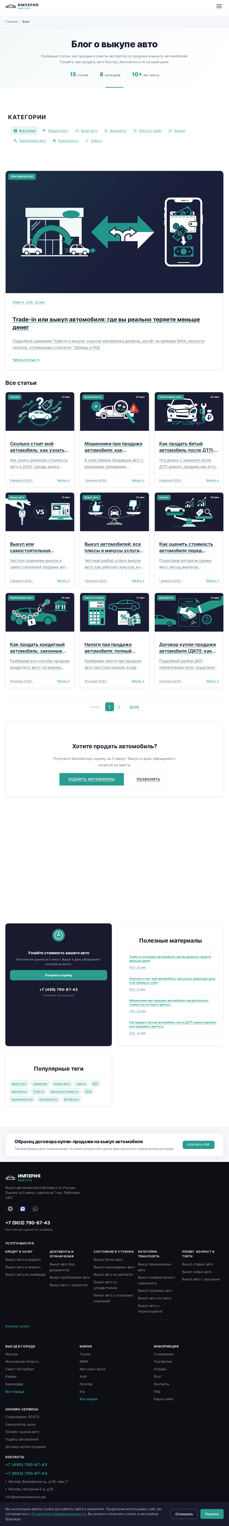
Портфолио (163, 1361)
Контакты (161, 1384)
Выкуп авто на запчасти (113, 1274)
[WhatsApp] (35, 1209)
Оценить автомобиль (91, 779)
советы (81, 1083)
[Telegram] (10, 1209)
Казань (11, 1376)
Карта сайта (163, 1399)
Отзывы (160, 1369)
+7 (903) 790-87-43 (27, 1222)
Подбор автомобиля (21, 1439)
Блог (158, 1376)
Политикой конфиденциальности (59, 1514)
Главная (11, 21)
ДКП (95, 1083)
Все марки (88, 1399)
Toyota (85, 1354)
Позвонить (148, 779)
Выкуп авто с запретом (68, 1285)
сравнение (40, 1083)
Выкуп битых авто (108, 1259)
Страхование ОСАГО (22, 1417)
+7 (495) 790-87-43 (58, 989)
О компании (163, 1354)
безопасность (48, 1099)
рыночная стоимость (65, 1091)
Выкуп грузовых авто (155, 1290)
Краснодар (14, 1384)
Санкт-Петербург (19, 1369)
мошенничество (22, 1099)
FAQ (157, 1391)
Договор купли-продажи (25, 1447)
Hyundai (86, 1384)
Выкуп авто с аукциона (201, 1279)
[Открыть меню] (219, 6)
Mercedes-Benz (92, 1369)
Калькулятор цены (20, 1424)
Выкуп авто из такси (154, 1298)
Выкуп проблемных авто (70, 1277)
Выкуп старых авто (197, 1264)
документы (19, 1091)
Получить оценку (58, 975)
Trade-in (38, 1091)
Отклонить (184, 1514)
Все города (14, 1391)
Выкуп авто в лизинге (23, 1267)
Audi (83, 1376)
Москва (11, 1354)
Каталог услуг (17, 1326)
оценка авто (61, 1083)
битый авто (71, 1099)
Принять (212, 1514)
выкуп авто (19, 1083)
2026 (88, 1091)
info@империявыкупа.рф (25, 1497)
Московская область (22, 1361)
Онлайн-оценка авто (22, 1432)
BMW (84, 1361)
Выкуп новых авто (197, 1272)
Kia (82, 1391)
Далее (134, 707)
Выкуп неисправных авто (114, 1267)
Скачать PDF (198, 1144)
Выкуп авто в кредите (23, 1259)
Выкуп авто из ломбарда (25, 1274)
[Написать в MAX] (23, 1209)
